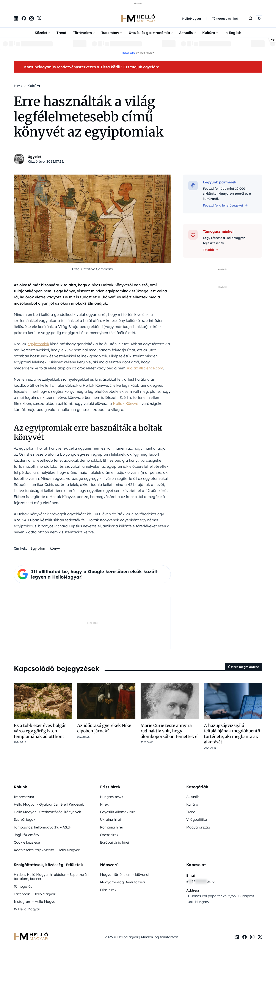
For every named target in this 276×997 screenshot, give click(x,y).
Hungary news (111, 797)
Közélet (41, 32)
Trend (61, 32)
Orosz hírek (109, 835)
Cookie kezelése (27, 842)
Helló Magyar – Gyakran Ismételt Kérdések (49, 804)
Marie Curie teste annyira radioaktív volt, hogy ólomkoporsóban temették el (170, 731)
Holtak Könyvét (126, 403)
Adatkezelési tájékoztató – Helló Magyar (47, 850)
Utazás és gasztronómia (149, 32)
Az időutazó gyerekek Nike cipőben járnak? (104, 728)
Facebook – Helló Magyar (34, 894)
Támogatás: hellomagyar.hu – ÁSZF (42, 827)
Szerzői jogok (24, 819)
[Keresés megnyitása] (250, 18)
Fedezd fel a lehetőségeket (223, 205)
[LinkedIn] (16, 18)
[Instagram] (31, 18)
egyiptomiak (38, 344)
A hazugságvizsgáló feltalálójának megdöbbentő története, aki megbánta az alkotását (232, 733)
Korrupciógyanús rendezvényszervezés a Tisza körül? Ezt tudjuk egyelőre (91, 67)
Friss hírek (108, 890)
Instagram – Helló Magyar (35, 901)
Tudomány (110, 32)
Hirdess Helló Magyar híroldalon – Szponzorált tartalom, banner (51, 876)
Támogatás (23, 886)
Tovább (208, 249)
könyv (55, 548)
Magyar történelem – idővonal (124, 874)
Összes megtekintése (243, 667)
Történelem (82, 32)
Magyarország (198, 827)
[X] (39, 18)
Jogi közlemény (26, 835)
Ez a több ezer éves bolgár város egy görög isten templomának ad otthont (40, 731)
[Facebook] (24, 18)
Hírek (104, 804)
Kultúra (208, 32)
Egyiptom (38, 548)
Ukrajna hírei (110, 819)
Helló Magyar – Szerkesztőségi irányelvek (47, 812)
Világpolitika (196, 819)
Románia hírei (111, 827)
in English (232, 32)
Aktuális (186, 32)
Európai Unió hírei (114, 842)
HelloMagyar (191, 19)
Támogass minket (225, 19)
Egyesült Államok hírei (118, 812)
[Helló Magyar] (138, 18)
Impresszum (24, 797)
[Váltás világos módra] (259, 18)
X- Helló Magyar (27, 909)
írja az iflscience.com (145, 368)
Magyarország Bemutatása (122, 882)
